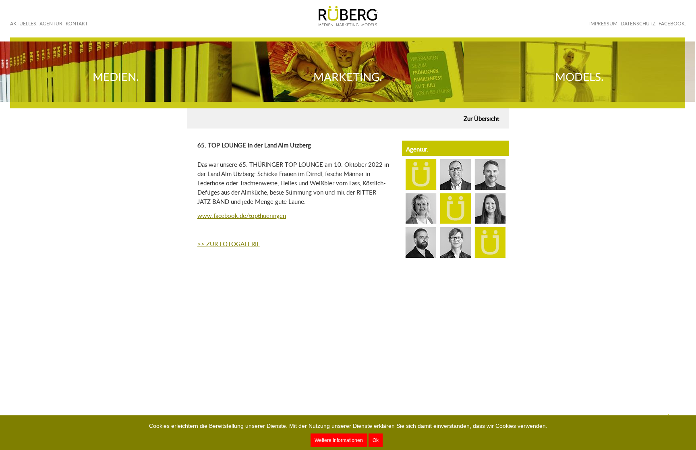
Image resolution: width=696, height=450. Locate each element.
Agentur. (51, 23)
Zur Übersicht (481, 118)
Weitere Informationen (339, 440)
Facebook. (672, 23)
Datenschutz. (639, 23)
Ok (376, 440)
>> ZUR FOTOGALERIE (228, 244)
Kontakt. (77, 23)
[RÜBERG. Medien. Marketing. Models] (348, 16)
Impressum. (604, 23)
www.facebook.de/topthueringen (241, 216)
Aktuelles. (23, 23)
